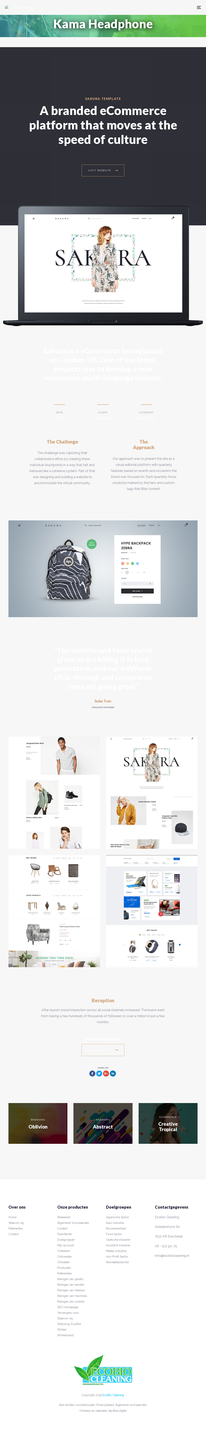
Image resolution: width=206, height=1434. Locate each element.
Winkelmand (65, 1335)
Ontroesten (64, 1256)
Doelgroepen (66, 1239)
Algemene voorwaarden (131, 1405)
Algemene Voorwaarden (73, 1222)
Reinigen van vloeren (70, 1301)
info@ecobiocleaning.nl (172, 1256)
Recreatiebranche (117, 1262)
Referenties (15, 1228)
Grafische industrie (118, 1239)
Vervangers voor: (68, 1312)
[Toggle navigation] (151, 7)
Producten (64, 1267)
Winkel (61, 1329)
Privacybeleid (105, 1405)
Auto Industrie (115, 1222)
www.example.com (103, 1038)
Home (12, 1217)
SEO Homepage (67, 1307)
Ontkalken (63, 1251)
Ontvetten (63, 1262)
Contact (13, 1234)
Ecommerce (168, 1117)
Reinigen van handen (70, 1284)
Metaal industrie (116, 1251)
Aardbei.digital (117, 1410)
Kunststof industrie (118, 1245)
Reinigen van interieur (71, 1290)
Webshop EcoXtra (69, 1324)
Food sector (114, 1234)
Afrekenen (63, 1217)
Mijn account (65, 1245)
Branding (38, 1119)
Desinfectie (64, 1234)
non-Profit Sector (117, 1256)
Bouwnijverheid (116, 1228)
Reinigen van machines (72, 1296)
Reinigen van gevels (70, 1279)
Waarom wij (16, 1222)
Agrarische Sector (117, 1217)
